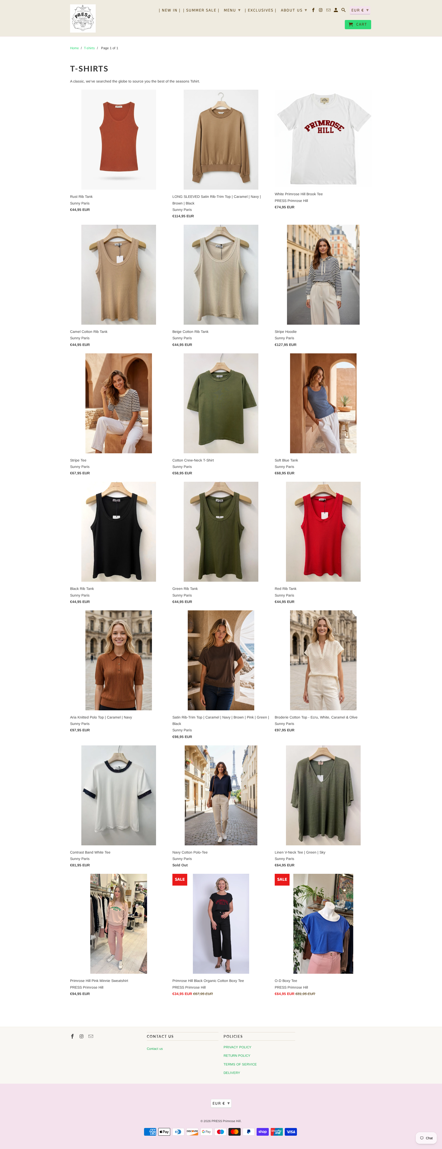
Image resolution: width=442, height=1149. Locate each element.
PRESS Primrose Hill (226, 1121)
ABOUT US (294, 10)
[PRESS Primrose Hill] (83, 18)
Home (74, 48)
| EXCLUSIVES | (261, 10)
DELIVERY (232, 1073)
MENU (232, 10)
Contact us (155, 1049)
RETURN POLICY (237, 1056)
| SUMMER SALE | (201, 10)
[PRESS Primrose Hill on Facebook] (313, 11)
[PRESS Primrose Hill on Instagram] (321, 11)
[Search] (343, 11)
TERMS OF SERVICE (240, 1064)
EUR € (360, 10)
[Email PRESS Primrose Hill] (328, 11)
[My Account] (336, 11)
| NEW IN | (170, 10)
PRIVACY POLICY (237, 1047)
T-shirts (89, 48)
